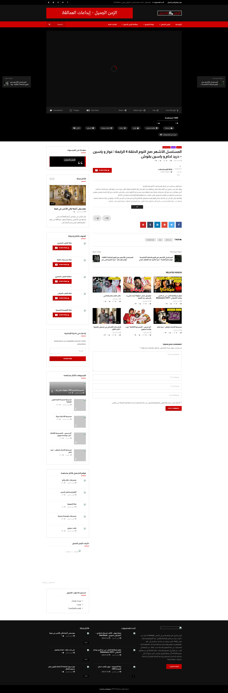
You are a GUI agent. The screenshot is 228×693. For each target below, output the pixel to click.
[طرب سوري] (82, 531)
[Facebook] (67, 2)
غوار (160, 240)
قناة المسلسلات (165, 169)
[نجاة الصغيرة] (82, 507)
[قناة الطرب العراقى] (80, 299)
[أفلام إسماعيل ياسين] (82, 495)
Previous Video (176, 252)
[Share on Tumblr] (150, 225)
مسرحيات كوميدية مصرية (67, 516)
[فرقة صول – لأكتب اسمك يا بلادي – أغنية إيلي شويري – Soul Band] (129, 638)
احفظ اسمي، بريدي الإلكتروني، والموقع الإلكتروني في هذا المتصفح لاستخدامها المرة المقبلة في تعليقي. (146, 403)
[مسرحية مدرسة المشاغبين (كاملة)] (80, 405)
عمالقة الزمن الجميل (130, 24)
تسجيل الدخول (76, 601)
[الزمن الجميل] (169, 13)
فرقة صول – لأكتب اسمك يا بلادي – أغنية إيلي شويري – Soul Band (132, 2)
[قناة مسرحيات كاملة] (80, 265)
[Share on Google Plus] (164, 225)
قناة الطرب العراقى (65, 293)
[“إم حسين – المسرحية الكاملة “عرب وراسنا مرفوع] (80, 438)
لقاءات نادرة (112, 24)
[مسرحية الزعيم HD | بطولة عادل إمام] (68, 388)
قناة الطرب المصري (64, 243)
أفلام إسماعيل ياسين (68, 492)
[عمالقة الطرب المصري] (80, 282)
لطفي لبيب (169, 278)
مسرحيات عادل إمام (69, 480)
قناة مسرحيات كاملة (64, 260)
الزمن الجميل (165, 24)
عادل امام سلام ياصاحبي (112, 296)
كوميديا (173, 147)
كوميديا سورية (166, 147)
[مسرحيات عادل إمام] (82, 483)
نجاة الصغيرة (71, 504)
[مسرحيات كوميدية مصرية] (82, 519)
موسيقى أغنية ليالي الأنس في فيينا (70, 209)
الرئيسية (179, 24)
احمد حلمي (147, 278)
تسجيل (78, 604)
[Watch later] (58, 2)
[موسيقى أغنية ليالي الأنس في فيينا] (83, 638)
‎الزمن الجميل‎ (69, 160)
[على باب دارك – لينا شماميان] (83, 655)
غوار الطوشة (150, 240)
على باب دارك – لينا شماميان (64, 650)
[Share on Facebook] (179, 225)
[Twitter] (63, 2)
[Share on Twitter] (172, 225)
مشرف (68, 438)
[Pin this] (143, 225)
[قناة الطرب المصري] (80, 248)
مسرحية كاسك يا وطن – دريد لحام (169, 327)
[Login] (48, 2)
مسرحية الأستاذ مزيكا (64, 416)
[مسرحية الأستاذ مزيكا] (80, 422)
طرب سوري (71, 528)
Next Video (97, 252)
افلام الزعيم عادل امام (114, 278)
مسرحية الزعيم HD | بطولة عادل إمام (69, 390)
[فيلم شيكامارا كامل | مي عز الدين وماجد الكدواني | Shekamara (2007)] (129, 655)
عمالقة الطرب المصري (63, 276)
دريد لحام (179, 147)
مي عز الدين (178, 281)
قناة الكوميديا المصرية (64, 310)
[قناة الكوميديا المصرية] (80, 315)
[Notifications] (53, 2)
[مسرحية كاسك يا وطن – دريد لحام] (80, 455)
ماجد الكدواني (160, 278)
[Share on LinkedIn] (157, 225)
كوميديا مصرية (177, 278)
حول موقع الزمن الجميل (174, 2)
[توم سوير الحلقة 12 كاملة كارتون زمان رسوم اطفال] (83, 672)
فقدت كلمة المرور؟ (74, 608)
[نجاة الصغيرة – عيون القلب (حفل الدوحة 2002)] (129, 672)
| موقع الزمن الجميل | (105, 689)
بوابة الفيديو (149, 24)
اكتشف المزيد (174, 666)
